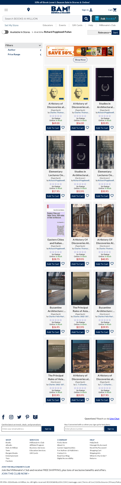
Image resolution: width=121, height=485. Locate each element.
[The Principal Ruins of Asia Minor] (80, 288)
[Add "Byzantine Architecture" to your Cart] (56, 332)
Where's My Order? (98, 456)
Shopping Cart (95, 450)
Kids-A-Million (12, 448)
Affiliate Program (37, 445)
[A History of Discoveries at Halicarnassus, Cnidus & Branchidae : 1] (80, 356)
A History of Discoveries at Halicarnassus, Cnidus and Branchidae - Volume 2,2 (80, 105)
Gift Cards (77, 25)
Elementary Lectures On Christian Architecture (55, 173)
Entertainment (12, 456)
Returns (93, 458)
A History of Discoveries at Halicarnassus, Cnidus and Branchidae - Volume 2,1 (55, 105)
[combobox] (48, 19)
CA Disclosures (101, 482)
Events (62, 25)
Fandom (9, 461)
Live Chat (114, 418)
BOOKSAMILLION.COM (57, 482)
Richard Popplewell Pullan (106, 113)
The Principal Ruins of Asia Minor (80, 309)
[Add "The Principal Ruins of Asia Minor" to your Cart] (80, 332)
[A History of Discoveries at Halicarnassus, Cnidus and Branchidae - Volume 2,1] (56, 84)
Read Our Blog (63, 456)
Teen (8, 450)
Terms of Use (88, 482)
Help (91, 25)
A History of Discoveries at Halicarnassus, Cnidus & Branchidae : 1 (80, 377)
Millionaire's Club (107, 25)
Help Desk (94, 442)
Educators (48, 25)
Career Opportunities (66, 448)
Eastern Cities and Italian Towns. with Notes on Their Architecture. (55, 241)
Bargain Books (12, 453)
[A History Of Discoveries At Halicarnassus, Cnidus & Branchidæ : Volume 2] (80, 220)
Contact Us (61, 453)
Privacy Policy (115, 482)
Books (8, 442)
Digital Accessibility (65, 458)
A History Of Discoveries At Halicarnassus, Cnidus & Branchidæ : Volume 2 (80, 241)
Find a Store (62, 442)
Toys (8, 458)
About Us (61, 445)
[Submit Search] (86, 18)
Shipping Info (95, 453)
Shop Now (80, 59)
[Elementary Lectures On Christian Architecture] (56, 152)
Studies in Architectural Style (105, 105)
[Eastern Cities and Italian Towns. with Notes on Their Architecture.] (56, 220)
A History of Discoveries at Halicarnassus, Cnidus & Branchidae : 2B (105, 377)
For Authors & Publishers (67, 450)
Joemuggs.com (74, 482)
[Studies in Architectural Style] (105, 84)
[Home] (60, 10)
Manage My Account (98, 445)
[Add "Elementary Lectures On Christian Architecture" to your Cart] (56, 196)
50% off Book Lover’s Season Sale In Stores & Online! (62, 2)
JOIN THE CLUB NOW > (15, 473)
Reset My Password (98, 448)
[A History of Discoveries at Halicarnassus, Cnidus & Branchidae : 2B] (105, 356)
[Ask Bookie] (105, 18)
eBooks (9, 445)
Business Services (37, 448)
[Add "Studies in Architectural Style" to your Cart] (105, 128)
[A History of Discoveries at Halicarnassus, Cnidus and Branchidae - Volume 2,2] (80, 84)
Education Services (38, 450)
